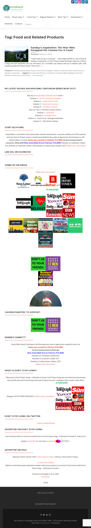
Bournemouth (33, 73)
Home (7, 17)
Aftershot (50, 112)
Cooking (58, 73)
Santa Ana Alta (66, 70)
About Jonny (17, 17)
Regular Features (47, 17)
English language (68, 73)
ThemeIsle (55, 523)
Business (43, 73)
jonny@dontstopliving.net (45, 504)
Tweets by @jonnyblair (45, 423)
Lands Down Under (50, 101)
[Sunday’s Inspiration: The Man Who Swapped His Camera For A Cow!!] (16, 54)
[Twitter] (76, 1)
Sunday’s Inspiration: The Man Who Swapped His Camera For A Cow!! (53, 49)
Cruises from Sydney (45, 462)
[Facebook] (72, 1)
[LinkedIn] (83, 1)
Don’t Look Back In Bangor (50, 98)
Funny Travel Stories (38, 70)
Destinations (76, 17)
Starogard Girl (50, 115)
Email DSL (31, 441)
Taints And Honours (50, 104)
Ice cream (22, 75)
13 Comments (37, 75)
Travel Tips (31, 17)
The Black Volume (50, 107)
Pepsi (28, 75)
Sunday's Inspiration (12, 73)
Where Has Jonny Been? (76, 145)
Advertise (9, 23)
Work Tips (62, 17)
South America (78, 70)
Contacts (18, 23)
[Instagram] (79, 1)
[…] (41, 66)
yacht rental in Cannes (45, 457)
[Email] (86, 1)
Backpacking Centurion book (46, 95)
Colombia (16, 70)
